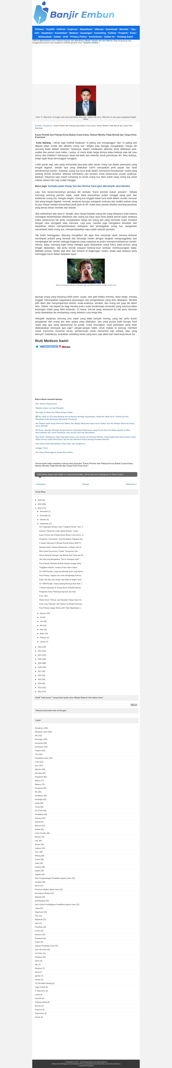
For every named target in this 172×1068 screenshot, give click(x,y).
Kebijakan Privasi (78, 1064)
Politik (37, 942)
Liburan (38, 980)
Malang (38, 856)
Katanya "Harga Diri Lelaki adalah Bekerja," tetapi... (59, 531)
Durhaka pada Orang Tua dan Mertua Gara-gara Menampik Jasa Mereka (89, 186)
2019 (40, 663)
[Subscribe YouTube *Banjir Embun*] (66, 347)
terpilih (37, 871)
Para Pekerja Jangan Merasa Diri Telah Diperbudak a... (60, 608)
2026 (40, 500)
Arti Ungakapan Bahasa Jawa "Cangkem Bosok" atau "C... (62, 527)
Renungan (39, 739)
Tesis (37, 852)
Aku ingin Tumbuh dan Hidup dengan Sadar (54, 412)
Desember (44, 511)
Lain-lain (38, 998)
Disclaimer (102, 1062)
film (36, 792)
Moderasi (38, 968)
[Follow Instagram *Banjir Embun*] (59, 347)
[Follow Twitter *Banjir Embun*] (37, 347)
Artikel (37, 822)
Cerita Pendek (40, 833)
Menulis (38, 837)
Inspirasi (38, 848)
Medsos (38, 784)
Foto (36, 916)
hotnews (38, 867)
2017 (40, 671)
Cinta (37, 762)
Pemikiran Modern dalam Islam (47, 889)
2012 (40, 692)
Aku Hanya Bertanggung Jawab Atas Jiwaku (54, 452)
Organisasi (39, 912)
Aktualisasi (39, 728)
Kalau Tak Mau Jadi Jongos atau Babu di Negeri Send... (61, 580)
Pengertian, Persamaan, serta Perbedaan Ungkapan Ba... (61, 539)
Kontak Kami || (92, 1064)
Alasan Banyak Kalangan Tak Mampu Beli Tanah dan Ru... (62, 555)
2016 (40, 675)
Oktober (43, 520)
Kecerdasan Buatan (42, 893)
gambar (38, 976)
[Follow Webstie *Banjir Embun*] (49, 347)
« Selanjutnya (40, 484)
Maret (42, 634)
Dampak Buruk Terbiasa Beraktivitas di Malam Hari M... (61, 547)
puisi (37, 766)
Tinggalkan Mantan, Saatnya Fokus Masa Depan (58, 567)
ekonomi (38, 935)
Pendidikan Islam (41, 758)
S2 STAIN (39, 811)
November (44, 516)
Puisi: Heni (43, 596)
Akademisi (39, 796)
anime (37, 961)
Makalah (38, 897)
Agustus (43, 613)
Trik (36, 754)
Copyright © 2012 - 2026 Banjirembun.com (81, 1062)
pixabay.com (112, 285)
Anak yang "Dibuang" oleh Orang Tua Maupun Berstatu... (61, 604)
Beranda (86, 484)
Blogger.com (66, 1064)
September (44, 524)
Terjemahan (39, 1013)
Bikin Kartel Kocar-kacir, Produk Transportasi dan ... (59, 551)
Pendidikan (39, 814)
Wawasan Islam (41, 732)
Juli (41, 617)
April (42, 630)
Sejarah (38, 874)
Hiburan (38, 769)
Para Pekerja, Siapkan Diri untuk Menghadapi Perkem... (61, 575)
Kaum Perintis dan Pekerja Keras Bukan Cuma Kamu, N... (62, 535)
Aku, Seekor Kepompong (46, 404)
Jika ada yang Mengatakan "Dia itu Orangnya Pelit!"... (60, 559)
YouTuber (38, 953)
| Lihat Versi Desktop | (86, 1066)
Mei (41, 625)
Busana (38, 1006)
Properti (38, 751)
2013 (40, 688)
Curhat (37, 859)
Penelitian (39, 927)
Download (38, 938)
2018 (40, 667)
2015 (40, 679)
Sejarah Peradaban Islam (45, 946)
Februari (43, 638)
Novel (37, 972)
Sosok (37, 931)
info (36, 736)
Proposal (38, 1010)
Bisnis (37, 886)
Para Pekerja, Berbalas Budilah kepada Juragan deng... (60, 563)
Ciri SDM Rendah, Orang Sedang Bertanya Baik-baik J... (61, 584)
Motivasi (38, 826)
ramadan (38, 882)
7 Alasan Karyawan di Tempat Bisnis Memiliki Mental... (60, 588)
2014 (40, 683)
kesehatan (39, 747)
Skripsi (37, 844)
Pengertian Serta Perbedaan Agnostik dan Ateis (57, 592)
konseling (38, 743)
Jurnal (37, 995)
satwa (37, 908)
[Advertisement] (86, 65)
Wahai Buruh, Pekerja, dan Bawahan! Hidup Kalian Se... (61, 600)
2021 (40, 655)
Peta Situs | (101, 1064)
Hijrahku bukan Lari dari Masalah (49, 408)
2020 (40, 659)
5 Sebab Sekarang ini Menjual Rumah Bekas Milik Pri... (61, 543)
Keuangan (39, 799)
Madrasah (39, 920)
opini (37, 923)
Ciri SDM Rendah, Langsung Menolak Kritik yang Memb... (61, 571)
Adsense (38, 818)
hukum (37, 1017)
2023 (40, 647)
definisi (37, 781)
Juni (42, 621)
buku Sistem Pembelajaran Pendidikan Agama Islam (55, 904)
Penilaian (38, 957)
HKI (36, 965)
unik (36, 841)
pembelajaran (40, 901)
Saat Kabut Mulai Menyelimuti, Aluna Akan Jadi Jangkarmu (60, 444)
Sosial (37, 807)
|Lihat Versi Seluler (113, 1064)
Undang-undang (41, 1002)
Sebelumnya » (131, 484)
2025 (40, 504)
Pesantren (39, 788)
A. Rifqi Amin (40, 991)
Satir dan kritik (40, 950)
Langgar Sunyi (41, 448)
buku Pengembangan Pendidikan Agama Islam (53, 878)
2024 (40, 508)
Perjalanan (39, 777)
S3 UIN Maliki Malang (43, 983)
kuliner (37, 829)
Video (37, 863)
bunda (37, 803)
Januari (43, 642)
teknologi (38, 773)
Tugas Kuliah (40, 987)
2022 (40, 651)
